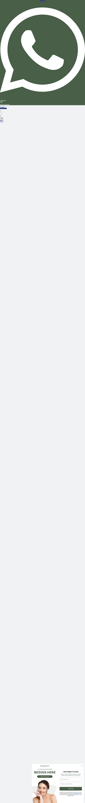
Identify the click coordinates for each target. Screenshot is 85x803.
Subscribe (70, 788)
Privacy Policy (75, 792)
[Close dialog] (82, 765)
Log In (1, 120)
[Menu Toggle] (0, 111)
